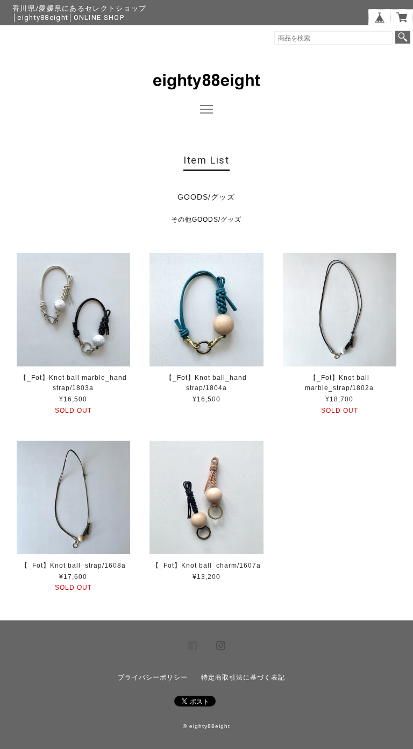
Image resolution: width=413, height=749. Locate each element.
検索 (402, 37)
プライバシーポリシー (153, 677)
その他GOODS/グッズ (206, 219)
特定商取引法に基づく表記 (243, 677)
